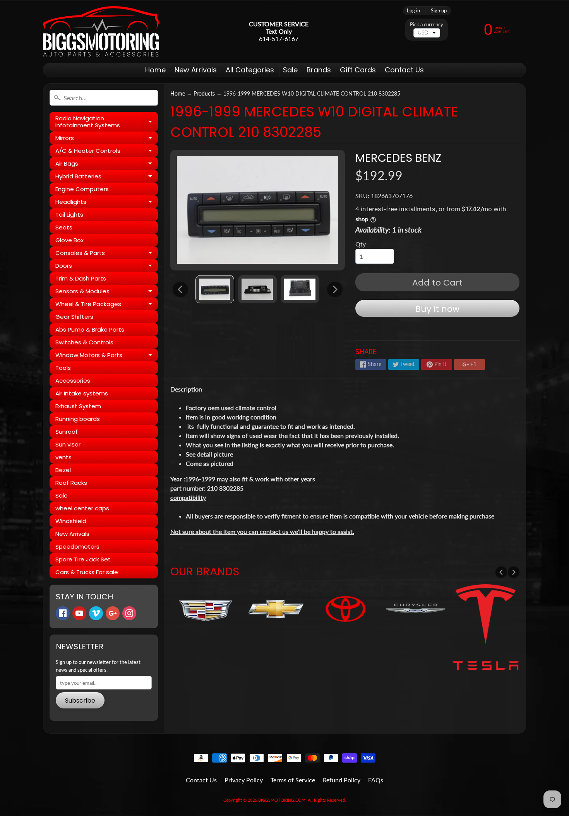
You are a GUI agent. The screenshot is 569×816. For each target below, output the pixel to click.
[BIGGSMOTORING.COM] (101, 31)
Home (155, 70)
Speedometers (77, 546)
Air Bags (106, 164)
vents (63, 457)
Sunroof (66, 432)
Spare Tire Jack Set (83, 559)
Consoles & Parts (106, 254)
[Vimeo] (96, 613)
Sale (290, 70)
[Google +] (113, 613)
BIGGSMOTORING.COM (281, 799)
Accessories (72, 380)
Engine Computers (82, 189)
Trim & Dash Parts (80, 278)
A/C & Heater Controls (106, 152)
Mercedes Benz (398, 158)
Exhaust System (78, 406)
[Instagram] (129, 613)
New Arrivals (196, 70)
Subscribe (80, 700)
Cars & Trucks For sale (86, 572)
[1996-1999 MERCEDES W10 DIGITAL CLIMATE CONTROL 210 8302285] (214, 289)
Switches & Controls (84, 342)
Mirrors (106, 139)
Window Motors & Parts (106, 356)
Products (204, 94)
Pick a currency (426, 24)
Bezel (63, 470)
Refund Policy (341, 779)
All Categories (250, 70)
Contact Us (404, 70)
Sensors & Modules (106, 292)
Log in (413, 10)
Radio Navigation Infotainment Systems (106, 122)
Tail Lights (69, 214)
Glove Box (69, 240)
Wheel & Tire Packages (106, 305)
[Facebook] (63, 613)
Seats (63, 227)
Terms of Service (293, 779)
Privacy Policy (244, 779)
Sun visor (68, 444)
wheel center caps (82, 508)
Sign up (439, 10)
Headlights (106, 203)
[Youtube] (79, 613)
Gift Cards (358, 70)
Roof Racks (71, 483)
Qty (360, 244)
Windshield (70, 521)
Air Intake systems (81, 393)
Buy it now (437, 309)
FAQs (375, 779)
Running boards (77, 419)
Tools (63, 368)
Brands (319, 70)
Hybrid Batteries (106, 177)
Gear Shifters (74, 317)
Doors (106, 267)
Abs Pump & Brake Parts (89, 329)
